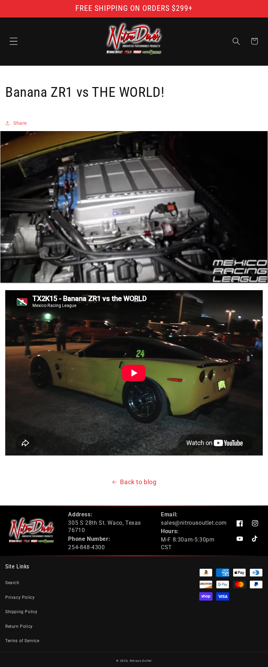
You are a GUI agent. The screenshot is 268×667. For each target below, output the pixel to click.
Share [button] (20, 123)
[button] (13, 41)
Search (12, 582)
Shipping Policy (21, 611)
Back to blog (138, 482)
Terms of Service (22, 640)
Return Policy (19, 626)
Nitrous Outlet (141, 660)
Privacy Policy (20, 597)
